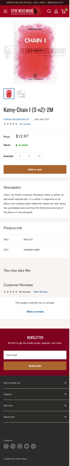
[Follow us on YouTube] (26, 446)
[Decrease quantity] (20, 156)
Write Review (40, 291)
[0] (63, 11)
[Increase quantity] (39, 156)
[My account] (56, 11)
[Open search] (49, 11)
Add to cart (35, 169)
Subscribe (35, 366)
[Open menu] (5, 11)
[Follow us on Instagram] (19, 446)
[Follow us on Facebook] (6, 446)
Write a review (35, 311)
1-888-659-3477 (55, 2)
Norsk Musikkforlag (16, 119)
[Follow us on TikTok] (33, 446)
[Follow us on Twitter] (12, 446)
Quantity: (9, 156)
